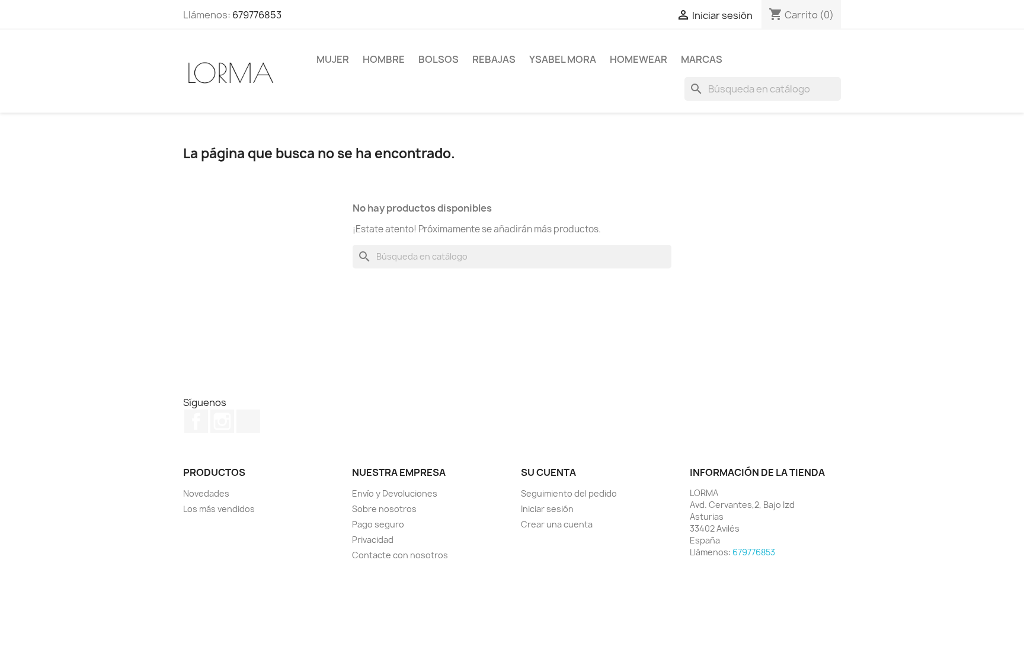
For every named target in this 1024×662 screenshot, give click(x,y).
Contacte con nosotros (400, 555)
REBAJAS (494, 59)
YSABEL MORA (562, 59)
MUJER (332, 59)
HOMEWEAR (638, 59)
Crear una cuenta (557, 524)
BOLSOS (438, 59)
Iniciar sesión (547, 508)
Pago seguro (378, 524)
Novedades (206, 493)
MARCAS (701, 59)
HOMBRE (384, 59)
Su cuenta (548, 472)
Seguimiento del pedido (569, 493)
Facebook (196, 421)
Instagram (222, 421)
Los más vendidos (219, 508)
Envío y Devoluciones (394, 493)
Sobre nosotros (384, 508)
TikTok (248, 421)
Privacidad (372, 539)
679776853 (256, 14)
